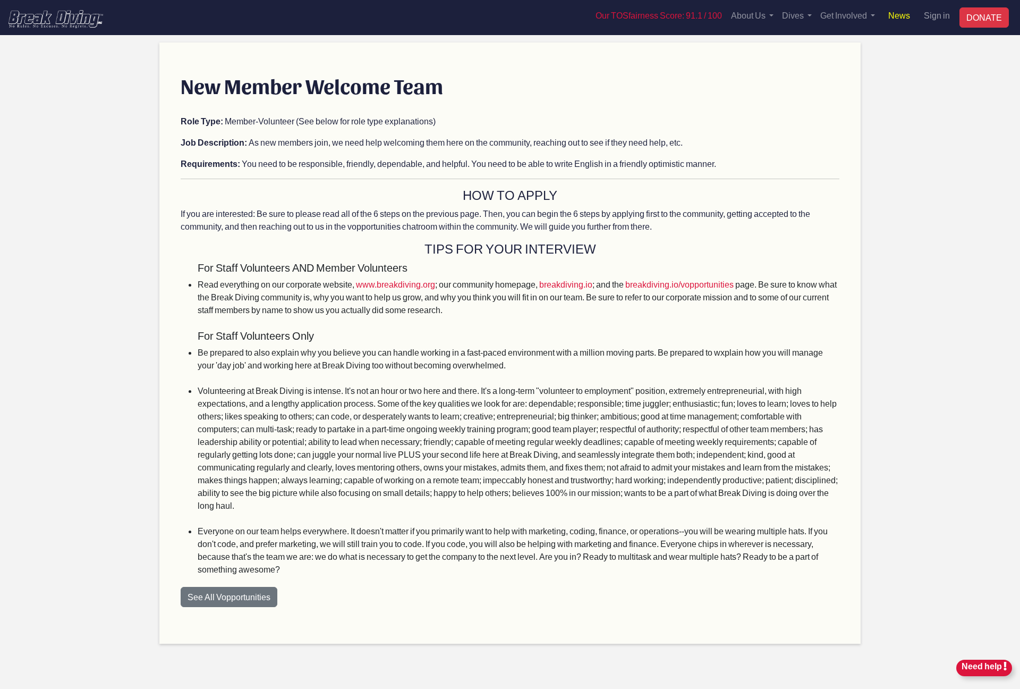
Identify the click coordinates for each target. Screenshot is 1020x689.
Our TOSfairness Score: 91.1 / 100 (659, 15)
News (899, 15)
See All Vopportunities (229, 597)
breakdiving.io (565, 284)
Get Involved (844, 15)
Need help (983, 666)
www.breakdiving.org (395, 284)
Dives (793, 15)
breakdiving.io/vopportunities (679, 284)
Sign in (937, 15)
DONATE (984, 17)
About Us (749, 15)
